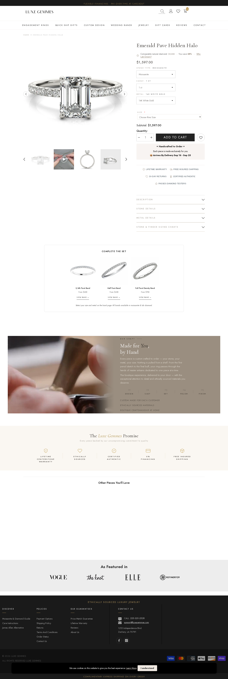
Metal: (150, 94)
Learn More (131, 668)
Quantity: (142, 131)
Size (140, 112)
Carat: (143, 81)
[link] (44, 549)
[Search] (162, 11)
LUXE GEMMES (33, 660)
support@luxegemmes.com (136, 622)
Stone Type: (151, 68)
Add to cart (175, 137)
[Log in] (171, 11)
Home (26, 35)
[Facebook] (119, 640)
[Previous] (26, 94)
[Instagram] (126, 640)
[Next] (124, 94)
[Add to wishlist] (201, 137)
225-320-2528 (137, 618)
